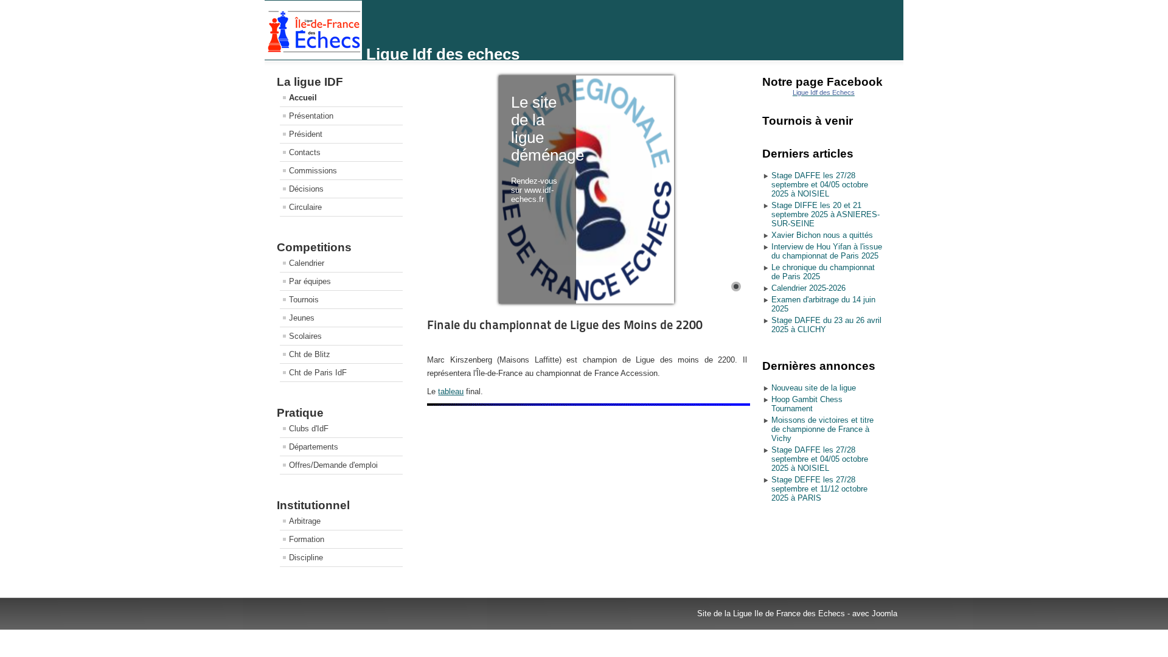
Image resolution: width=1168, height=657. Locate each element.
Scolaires (305, 336)
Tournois (304, 299)
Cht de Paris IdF (318, 372)
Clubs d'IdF (308, 428)
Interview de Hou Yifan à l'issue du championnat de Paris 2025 (826, 251)
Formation (306, 539)
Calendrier (306, 263)
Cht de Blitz (309, 354)
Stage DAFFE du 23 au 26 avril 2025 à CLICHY (826, 325)
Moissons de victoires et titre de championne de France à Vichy (822, 429)
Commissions (313, 170)
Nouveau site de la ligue (813, 387)
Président (305, 134)
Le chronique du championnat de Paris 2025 (823, 272)
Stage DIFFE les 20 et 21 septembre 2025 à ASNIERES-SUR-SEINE (825, 214)
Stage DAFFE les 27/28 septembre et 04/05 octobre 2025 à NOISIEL (819, 184)
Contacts (305, 152)
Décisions (306, 188)
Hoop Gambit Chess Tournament (807, 404)
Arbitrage (305, 521)
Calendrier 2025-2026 (808, 288)
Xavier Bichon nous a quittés (822, 235)
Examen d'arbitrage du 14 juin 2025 (823, 304)
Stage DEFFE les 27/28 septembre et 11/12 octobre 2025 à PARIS (819, 488)
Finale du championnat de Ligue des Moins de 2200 (565, 325)
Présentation (311, 115)
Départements (313, 446)
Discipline (306, 557)
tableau (451, 391)
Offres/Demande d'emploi (333, 465)
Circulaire (305, 207)
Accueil (303, 97)
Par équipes (310, 281)
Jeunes (302, 317)
